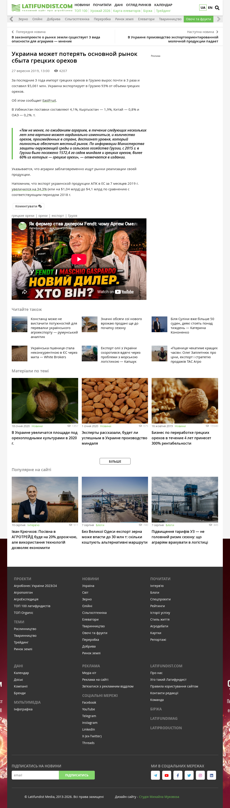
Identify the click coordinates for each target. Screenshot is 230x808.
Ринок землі (124, 19)
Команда (157, 700)
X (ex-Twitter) (92, 736)
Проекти (22, 578)
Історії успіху (160, 612)
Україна (88, 586)
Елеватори (146, 19)
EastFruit (49, 100)
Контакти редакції (164, 693)
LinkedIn (88, 729)
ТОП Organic (23, 612)
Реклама (91, 665)
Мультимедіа (27, 702)
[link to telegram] (155, 775)
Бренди (20, 693)
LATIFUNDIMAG (164, 718)
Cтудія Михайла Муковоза (159, 797)
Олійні (37, 19)
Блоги (100, 525)
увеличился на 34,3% (29, 189)
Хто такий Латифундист (168, 679)
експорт (58, 215)
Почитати (160, 578)
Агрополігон (23, 592)
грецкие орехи (23, 215)
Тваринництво (170, 19)
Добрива (53, 19)
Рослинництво (25, 629)
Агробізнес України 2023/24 (35, 586)
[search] (217, 8)
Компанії (21, 686)
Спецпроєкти (160, 599)
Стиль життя (160, 619)
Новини (37, 426)
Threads (88, 743)
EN (210, 7)
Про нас (156, 673)
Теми (19, 621)
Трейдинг (21, 642)
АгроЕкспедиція (26, 599)
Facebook (89, 702)
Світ (85, 592)
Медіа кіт (89, 673)
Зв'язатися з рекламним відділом (107, 686)
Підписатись (76, 775)
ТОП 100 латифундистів (32, 606)
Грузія (72, 215)
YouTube (88, 709)
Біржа (156, 709)
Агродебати (159, 626)
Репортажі (158, 639)
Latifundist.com (166, 665)
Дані (18, 665)
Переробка (102, 19)
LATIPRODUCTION (166, 727)
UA (203, 7)
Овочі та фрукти (198, 19)
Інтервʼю (33, 525)
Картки (155, 633)
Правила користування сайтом (174, 686)
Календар (21, 673)
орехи (43, 215)
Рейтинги (157, 606)
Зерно (23, 19)
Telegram (89, 716)
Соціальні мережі (100, 695)
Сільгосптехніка (77, 19)
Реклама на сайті (95, 679)
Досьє (18, 679)
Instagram (89, 722)
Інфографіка (23, 709)
